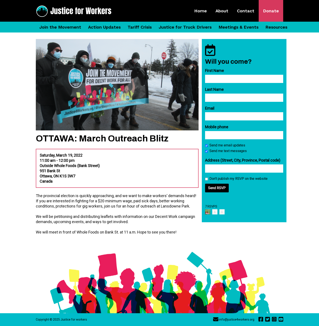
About (221, 10)
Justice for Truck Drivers (185, 27)
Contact (245, 10)
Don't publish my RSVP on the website (238, 179)
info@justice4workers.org (236, 319)
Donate (271, 10)
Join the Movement (60, 27)
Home (200, 10)
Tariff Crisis (140, 27)
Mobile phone (216, 127)
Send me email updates (227, 145)
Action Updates (104, 27)
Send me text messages (228, 151)
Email (209, 108)
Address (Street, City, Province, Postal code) (242, 160)
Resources (276, 27)
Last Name (214, 89)
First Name (214, 70)
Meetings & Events (238, 27)
